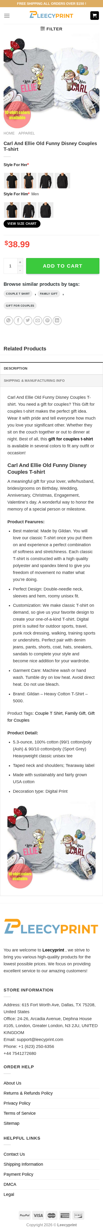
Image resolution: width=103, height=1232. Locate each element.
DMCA (10, 1184)
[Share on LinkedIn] (57, 320)
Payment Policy (18, 1174)
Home (9, 133)
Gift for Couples (20, 305)
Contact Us (14, 1154)
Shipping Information (23, 1164)
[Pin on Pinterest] (47, 320)
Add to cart (63, 266)
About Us (12, 1083)
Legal (9, 1194)
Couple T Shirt (18, 293)
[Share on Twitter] (27, 320)
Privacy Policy (17, 1103)
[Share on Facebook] (18, 320)
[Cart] (94, 15)
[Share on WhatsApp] (8, 320)
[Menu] (7, 15)
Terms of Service (20, 1113)
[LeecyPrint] (51, 15)
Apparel (26, 133)
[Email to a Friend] (37, 320)
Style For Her (16, 165)
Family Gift (49, 293)
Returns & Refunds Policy (28, 1093)
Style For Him (16, 194)
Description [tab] (15, 368)
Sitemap (11, 1123)
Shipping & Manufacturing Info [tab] (34, 381)
